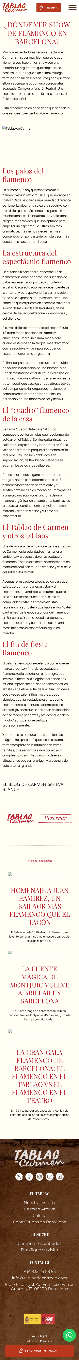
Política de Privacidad (39, 1341)
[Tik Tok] (59, 1176)
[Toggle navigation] (71, 7)
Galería (40, 1215)
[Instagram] (39, 1176)
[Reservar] (39, 818)
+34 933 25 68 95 (39, 1271)
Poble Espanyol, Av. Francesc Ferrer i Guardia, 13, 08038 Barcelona (39, 1286)
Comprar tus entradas (40, 1243)
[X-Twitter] (19, 1176)
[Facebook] (29, 1176)
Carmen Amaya (39, 1209)
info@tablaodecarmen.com (39, 1278)
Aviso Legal (39, 1336)
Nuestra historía (39, 1202)
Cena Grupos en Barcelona (39, 1222)
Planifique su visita (39, 1250)
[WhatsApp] (69, 1335)
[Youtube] (49, 1176)
